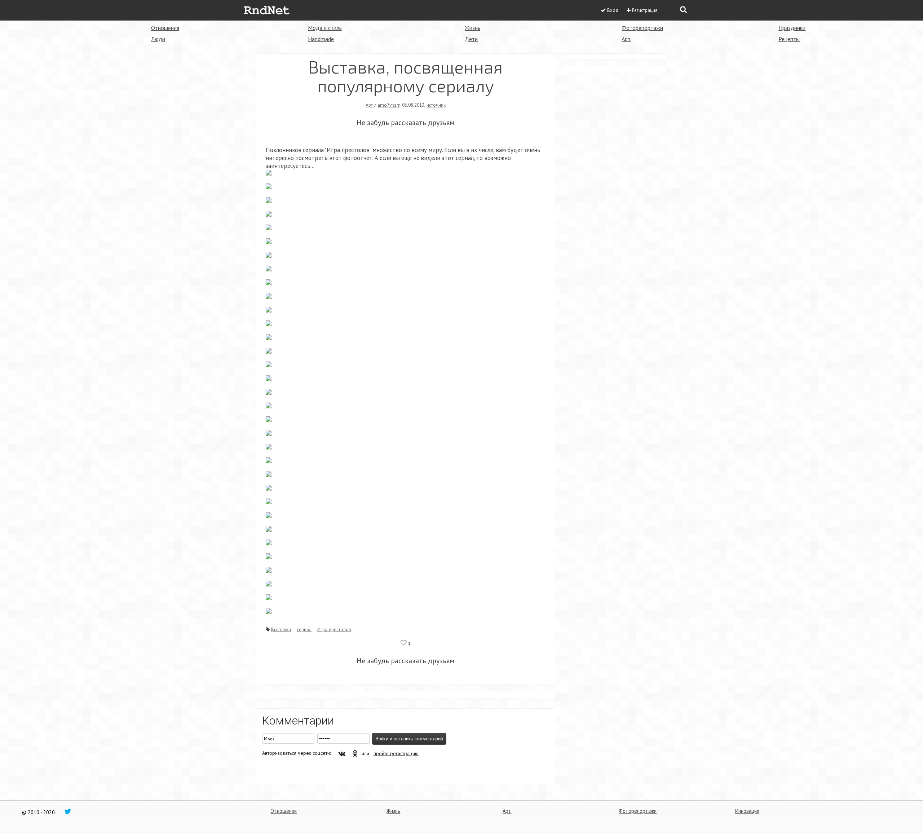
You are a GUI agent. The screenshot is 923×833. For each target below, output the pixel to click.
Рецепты (789, 39)
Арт (626, 39)
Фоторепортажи (642, 27)
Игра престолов (334, 629)
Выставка (281, 629)
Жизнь (472, 27)
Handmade (321, 39)
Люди (158, 39)
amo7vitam (389, 105)
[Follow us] (67, 811)
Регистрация (644, 10)
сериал (304, 629)
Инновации (747, 810)
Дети (471, 39)
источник (436, 105)
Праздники (791, 27)
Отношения (165, 27)
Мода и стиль (325, 27)
